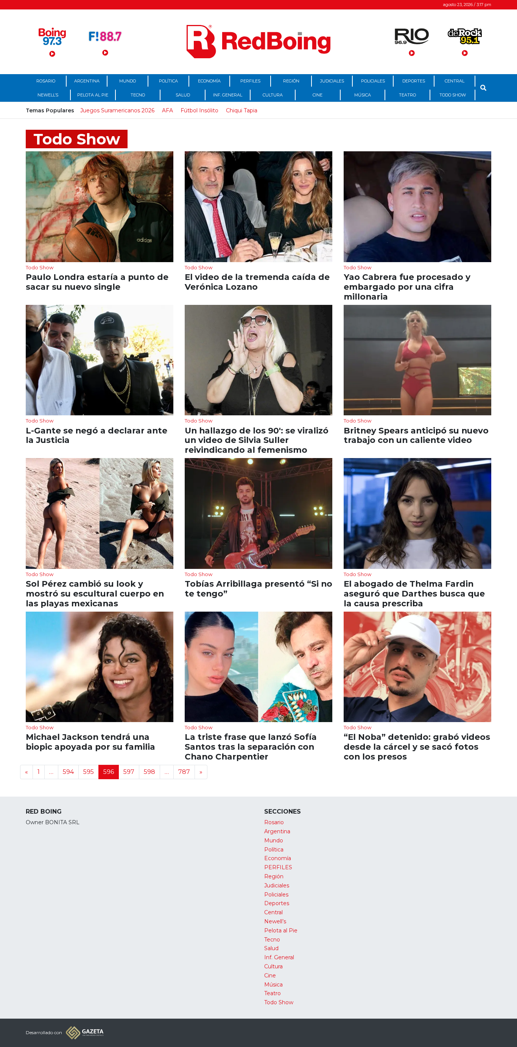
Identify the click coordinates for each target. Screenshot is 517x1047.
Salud (183, 95)
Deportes (413, 81)
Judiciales (332, 81)
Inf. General (227, 95)
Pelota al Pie (92, 95)
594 (68, 771)
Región (291, 81)
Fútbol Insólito (199, 110)
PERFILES (250, 81)
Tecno (138, 95)
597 (128, 771)
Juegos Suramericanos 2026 (117, 110)
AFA (167, 110)
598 (149, 771)
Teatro (407, 95)
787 (184, 771)
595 (88, 771)
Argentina (87, 81)
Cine (317, 95)
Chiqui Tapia (241, 110)
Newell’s (47, 95)
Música (362, 95)
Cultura (273, 95)
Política (168, 81)
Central (454, 81)
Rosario (45, 81)
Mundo (127, 81)
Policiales (373, 81)
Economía (209, 81)
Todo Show (452, 95)
